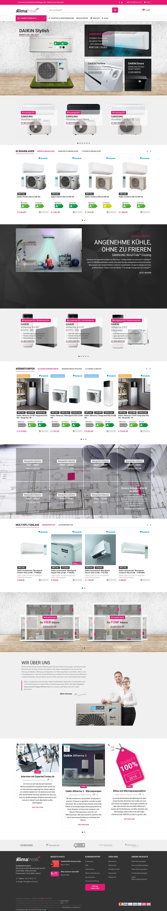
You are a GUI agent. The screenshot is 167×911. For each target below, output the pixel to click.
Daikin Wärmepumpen (139, 869)
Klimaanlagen (27, 577)
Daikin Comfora (95, 575)
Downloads (112, 873)
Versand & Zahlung (92, 881)
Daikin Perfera (129, 575)
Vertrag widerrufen (95, 887)
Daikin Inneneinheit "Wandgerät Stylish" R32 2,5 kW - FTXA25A (29, 572)
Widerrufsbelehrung (92, 873)
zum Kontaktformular (134, 509)
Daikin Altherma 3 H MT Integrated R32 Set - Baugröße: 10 (99, 417)
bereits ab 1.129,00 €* (98, 47)
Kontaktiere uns (135, 2)
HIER (61, 903)
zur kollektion (100, 468)
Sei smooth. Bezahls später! (129, 791)
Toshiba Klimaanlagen (139, 873)
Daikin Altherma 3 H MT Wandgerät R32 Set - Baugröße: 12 (133, 417)
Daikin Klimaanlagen (138, 861)
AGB (86, 865)
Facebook (119, 2)
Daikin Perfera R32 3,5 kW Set (28, 197)
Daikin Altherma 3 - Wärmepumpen (37, 791)
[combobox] (82, 10)
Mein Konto (112, 861)
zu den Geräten (95, 72)
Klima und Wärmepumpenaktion (83, 791)
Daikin (19, 575)
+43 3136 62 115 (30, 878)
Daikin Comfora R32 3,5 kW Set (97, 197)
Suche (115, 10)
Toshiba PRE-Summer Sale (71, 861)
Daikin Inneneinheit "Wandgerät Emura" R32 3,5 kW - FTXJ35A (63, 572)
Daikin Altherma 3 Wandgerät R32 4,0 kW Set (33, 417)
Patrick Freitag (40, 795)
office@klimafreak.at (30, 882)
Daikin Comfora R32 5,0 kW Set (63, 197)
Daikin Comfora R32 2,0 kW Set (131, 197)
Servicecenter (90, 877)
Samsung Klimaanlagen (139, 865)
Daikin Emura (61, 575)
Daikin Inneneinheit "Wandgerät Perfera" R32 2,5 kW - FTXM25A (131, 572)
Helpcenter (112, 877)
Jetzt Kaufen (145, 273)
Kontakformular (114, 869)
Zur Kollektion (67, 468)
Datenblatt (44, 212)
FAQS (148, 2)
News (38, 786)
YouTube (122, 2)
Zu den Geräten (27, 123)
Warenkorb (112, 865)
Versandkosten (64, 901)
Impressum (89, 861)
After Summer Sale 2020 (70, 872)
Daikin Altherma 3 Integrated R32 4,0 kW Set (66, 417)
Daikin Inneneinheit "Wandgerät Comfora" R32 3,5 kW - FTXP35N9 (98, 572)
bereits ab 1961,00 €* (29, 35)
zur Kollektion (33, 468)
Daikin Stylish (27, 575)
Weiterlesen (37, 824)
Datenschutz (89, 869)
